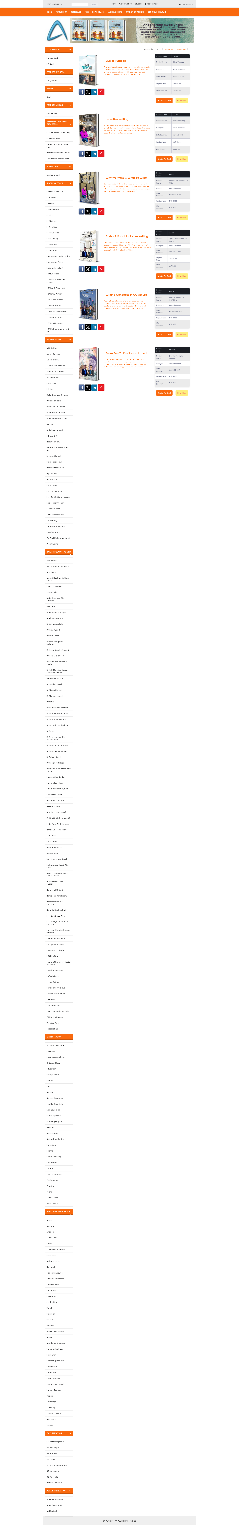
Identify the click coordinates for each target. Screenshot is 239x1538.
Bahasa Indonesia (55, 192)
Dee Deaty (52, 606)
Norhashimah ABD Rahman (55, 902)
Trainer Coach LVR (135, 12)
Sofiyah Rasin (53, 976)
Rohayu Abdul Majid (56, 944)
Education (51, 1069)
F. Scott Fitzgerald (55, 1442)
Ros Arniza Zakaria (55, 950)
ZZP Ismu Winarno (55, 294)
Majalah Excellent (55, 268)
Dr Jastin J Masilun (55, 684)
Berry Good (52, 383)
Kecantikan (52, 1290)
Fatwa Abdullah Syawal (57, 789)
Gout (49, 97)
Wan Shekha (52, 544)
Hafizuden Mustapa (56, 800)
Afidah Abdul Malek (56, 365)
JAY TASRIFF (52, 835)
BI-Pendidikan (53, 233)
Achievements (115, 12)
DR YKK (50, 424)
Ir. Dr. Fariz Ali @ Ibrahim (58, 824)
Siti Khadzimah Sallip (56, 526)
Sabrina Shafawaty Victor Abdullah (59, 963)
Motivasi (50, 1325)
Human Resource (55, 1098)
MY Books (51, 64)
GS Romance (53, 1471)
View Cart (169, 49)
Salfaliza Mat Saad (55, 970)
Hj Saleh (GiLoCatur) (56, 812)
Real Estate (52, 1162)
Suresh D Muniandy (56, 993)
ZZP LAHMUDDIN (54, 305)
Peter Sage (52, 485)
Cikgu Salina (52, 592)
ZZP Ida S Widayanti (56, 288)
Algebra (50, 1226)
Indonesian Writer (55, 262)
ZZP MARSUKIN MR (55, 317)
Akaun (49, 1220)
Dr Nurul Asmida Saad (57, 751)
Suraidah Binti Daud (56, 988)
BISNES (50, 1243)
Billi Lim (50, 389)
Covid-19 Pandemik (56, 1249)
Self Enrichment (54, 1174)
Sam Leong (52, 520)
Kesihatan (51, 1296)
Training (50, 1186)
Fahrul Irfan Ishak (55, 783)
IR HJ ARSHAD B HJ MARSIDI (59, 818)
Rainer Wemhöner (55, 503)
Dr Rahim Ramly (54, 757)
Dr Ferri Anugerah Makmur (55, 642)
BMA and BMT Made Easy (58, 132)
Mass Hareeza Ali (54, 462)
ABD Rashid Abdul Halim (58, 566)
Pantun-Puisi (53, 274)
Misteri (50, 1320)
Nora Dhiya (52, 479)
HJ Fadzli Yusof (54, 806)
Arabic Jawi (52, 1238)
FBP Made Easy (53, 138)
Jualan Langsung (55, 1273)
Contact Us (126, 4)
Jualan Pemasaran (55, 1279)
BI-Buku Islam (53, 209)
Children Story (53, 1063)
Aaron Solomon (54, 354)
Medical (50, 1127)
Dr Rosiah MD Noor (55, 763)
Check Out (181, 49)
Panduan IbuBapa (55, 1349)
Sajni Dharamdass (55, 514)
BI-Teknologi (53, 238)
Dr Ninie (50, 702)
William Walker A (54, 1483)
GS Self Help (52, 1477)
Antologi (50, 1232)
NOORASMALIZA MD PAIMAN (55, 882)
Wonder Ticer (53, 1023)
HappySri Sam (53, 442)
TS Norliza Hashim (55, 1017)
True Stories (52, 1197)
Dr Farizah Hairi (54, 401)
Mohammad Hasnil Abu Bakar (58, 866)
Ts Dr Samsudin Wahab (58, 1011)
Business (51, 1051)
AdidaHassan (53, 360)
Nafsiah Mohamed (55, 468)
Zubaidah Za (52, 1029)
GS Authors (52, 1453)
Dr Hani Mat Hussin (55, 656)
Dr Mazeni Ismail (54, 690)
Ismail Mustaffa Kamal (57, 830)
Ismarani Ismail (54, 456)
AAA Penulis (52, 560)
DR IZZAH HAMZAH (55, 678)
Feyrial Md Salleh (54, 794)
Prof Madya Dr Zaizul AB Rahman (58, 923)
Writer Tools (52, 1203)
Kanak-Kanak (53, 1284)
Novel (49, 1337)
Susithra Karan (53, 532)
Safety (50, 1168)
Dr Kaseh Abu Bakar (56, 406)
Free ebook (52, 113)
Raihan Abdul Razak (56, 938)
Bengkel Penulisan (157, 12)
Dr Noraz (51, 731)
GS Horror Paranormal (57, 1465)
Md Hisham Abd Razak (57, 859)
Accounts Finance (55, 1045)
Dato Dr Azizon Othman (58, 395)
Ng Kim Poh (52, 473)
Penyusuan (52, 80)
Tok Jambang (53, 1005)
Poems (50, 1151)
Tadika (50, 1396)
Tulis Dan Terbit (54, 1413)
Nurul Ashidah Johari (56, 910)
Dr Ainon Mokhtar (55, 618)
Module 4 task (53, 175)
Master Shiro (53, 853)
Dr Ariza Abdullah (55, 624)
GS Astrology (53, 1447)
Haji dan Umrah (54, 1261)
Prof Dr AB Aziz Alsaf (56, 916)
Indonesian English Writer (59, 256)
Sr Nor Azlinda (53, 982)
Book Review (152, 4)
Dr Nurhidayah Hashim (57, 745)
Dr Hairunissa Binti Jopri (58, 650)
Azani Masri (52, 572)
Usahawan (51, 1419)
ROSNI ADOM (52, 956)
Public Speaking (54, 1156)
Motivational (53, 1133)
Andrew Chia (53, 377)
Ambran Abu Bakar (55, 371)
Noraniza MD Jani (55, 890)
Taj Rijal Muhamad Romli (58, 538)
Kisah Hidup (52, 1302)
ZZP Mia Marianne (55, 323)
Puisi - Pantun (53, 1378)
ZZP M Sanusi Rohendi (57, 311)
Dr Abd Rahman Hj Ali (56, 612)
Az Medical (52, 1511)
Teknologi (51, 1402)
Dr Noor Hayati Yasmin (57, 707)
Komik (49, 1308)
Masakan (51, 1314)
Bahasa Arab (53, 58)
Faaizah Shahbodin (56, 777)
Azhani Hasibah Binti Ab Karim (58, 579)
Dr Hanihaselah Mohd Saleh (57, 662)
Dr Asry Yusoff (53, 630)
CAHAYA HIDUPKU (54, 586)
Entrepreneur (53, 1074)
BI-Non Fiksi (52, 227)
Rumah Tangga (54, 1390)
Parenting (51, 1145)
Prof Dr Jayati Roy (55, 491)
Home (114, 4)
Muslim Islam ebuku (56, 1331)
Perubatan (52, 1372)
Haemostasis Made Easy (58, 153)
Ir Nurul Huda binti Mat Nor (57, 448)
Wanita (50, 1425)
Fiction (50, 1080)
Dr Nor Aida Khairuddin (57, 725)
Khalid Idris (52, 841)
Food (49, 1086)
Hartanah (51, 1267)
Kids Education (53, 1110)
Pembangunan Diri (55, 1361)
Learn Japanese (54, 1115)
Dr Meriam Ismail (55, 696)
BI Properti (51, 197)
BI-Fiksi (50, 215)
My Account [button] (186, 4)
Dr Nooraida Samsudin (57, 713)
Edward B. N (52, 436)
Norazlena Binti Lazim (57, 896)
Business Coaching (56, 1057)
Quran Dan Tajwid (55, 1384)
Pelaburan (51, 1355)
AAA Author (52, 348)
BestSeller (76, 12)
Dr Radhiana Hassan (56, 412)
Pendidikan (52, 1366)
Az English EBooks (55, 1499)
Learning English (54, 1121)
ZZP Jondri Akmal (55, 300)
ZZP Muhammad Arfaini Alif (58, 330)
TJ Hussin (51, 999)
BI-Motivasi (52, 221)
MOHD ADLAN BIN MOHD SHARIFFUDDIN (57, 874)
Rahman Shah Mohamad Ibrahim (58, 931)
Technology (52, 1180)
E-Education (52, 250)
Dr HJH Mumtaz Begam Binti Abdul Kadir (57, 671)
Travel (50, 1192)
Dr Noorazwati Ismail (56, 719)
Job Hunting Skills (55, 1104)
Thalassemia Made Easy (58, 158)
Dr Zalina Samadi (55, 430)
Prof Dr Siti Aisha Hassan (58, 497)
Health (50, 1092)
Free (87, 12)
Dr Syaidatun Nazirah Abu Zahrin (59, 770)
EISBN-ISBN (51, 1255)
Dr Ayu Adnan (53, 636)
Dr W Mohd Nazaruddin (57, 418)
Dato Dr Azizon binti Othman (56, 599)
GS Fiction (51, 1459)
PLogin (139, 4)
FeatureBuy (61, 12)
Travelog (51, 1407)
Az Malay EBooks (54, 1505)
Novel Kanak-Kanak (56, 1343)
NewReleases (98, 12)
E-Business (52, 244)
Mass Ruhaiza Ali (54, 847)
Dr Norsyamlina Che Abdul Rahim (56, 738)
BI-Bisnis (50, 203)
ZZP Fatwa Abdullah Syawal (56, 280)
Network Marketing (55, 1139)
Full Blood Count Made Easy (57, 145)
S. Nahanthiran (53, 509)
